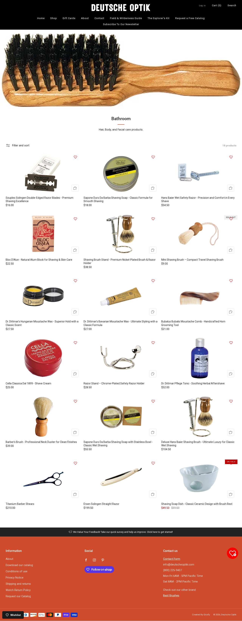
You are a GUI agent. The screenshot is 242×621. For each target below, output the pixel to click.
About (85, 18)
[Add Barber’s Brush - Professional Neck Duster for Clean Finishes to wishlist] (75, 401)
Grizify (207, 614)
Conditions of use (16, 571)
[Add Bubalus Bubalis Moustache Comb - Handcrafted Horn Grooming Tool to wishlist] (231, 280)
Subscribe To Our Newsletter (121, 24)
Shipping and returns (18, 583)
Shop (53, 18)
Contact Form (171, 559)
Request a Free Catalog (190, 18)
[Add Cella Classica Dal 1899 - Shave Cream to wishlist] (75, 342)
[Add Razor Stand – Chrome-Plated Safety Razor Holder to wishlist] (153, 342)
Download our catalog (19, 565)
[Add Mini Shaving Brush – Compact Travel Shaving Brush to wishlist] (231, 218)
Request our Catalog (18, 596)
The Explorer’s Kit (159, 18)
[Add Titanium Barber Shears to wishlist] (75, 463)
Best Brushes (171, 595)
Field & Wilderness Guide (126, 18)
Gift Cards (69, 18)
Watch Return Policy (18, 590)
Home (41, 18)
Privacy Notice (14, 577)
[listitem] (121, 532)
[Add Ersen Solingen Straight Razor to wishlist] (153, 463)
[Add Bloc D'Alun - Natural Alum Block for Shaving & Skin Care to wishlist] (75, 218)
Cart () (216, 5)
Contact (99, 18)
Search (232, 5)
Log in (202, 5)
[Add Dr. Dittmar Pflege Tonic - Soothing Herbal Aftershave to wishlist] (231, 342)
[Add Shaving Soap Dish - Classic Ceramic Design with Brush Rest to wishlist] (231, 463)
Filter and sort (20, 145)
